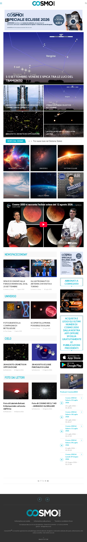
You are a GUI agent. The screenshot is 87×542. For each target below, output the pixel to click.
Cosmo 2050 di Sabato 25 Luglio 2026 (71, 400)
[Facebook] (40, 499)
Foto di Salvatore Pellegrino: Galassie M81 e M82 (54, 141)
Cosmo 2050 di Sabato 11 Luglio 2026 (71, 428)
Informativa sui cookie (22, 521)
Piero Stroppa (8, 331)
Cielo (8, 339)
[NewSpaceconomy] (16, 158)
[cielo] (16, 185)
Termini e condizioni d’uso (63, 521)
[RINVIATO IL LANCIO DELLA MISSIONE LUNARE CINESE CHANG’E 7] (23, 98)
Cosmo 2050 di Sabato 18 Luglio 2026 (71, 414)
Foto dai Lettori (15, 377)
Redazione (8, 370)
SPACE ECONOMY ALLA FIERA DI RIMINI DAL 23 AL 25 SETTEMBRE (15, 284)
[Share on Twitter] (43, 481)
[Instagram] (47, 499)
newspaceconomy (16, 254)
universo (10, 296)
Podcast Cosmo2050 (69, 392)
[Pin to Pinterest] (45, 481)
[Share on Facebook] (40, 481)
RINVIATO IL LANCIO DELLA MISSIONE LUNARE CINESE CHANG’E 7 (22, 106)
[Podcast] (71, 185)
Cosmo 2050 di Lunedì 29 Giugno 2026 (71, 456)
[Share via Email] (48, 481)
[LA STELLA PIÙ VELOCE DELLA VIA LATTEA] (64, 124)
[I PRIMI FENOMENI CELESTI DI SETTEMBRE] (64, 98)
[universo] (43, 158)
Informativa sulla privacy (42, 521)
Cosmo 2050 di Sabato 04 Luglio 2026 (71, 442)
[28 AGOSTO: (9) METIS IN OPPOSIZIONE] (23, 124)
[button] (6, 20)
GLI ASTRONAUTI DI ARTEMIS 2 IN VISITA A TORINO (41, 284)
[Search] (86, 3)
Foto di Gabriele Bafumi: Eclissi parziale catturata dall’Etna (14, 406)
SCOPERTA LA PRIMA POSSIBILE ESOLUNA (40, 324)
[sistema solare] (71, 158)
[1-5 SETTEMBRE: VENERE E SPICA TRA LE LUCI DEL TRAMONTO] (43, 58)
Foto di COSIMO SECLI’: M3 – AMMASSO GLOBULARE (44, 404)
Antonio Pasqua (36, 328)
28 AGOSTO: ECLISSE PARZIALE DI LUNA (41, 365)
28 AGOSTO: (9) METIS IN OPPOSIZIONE (23, 134)
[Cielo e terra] (43, 185)
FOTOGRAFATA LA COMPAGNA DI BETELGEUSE (12, 325)
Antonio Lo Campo (9, 289)
